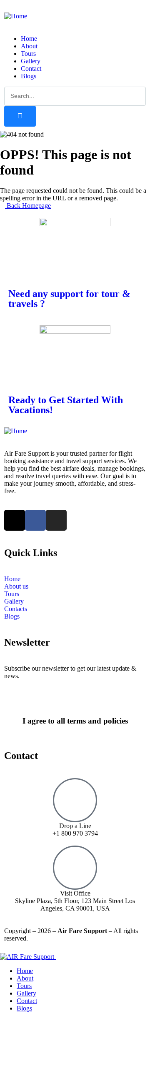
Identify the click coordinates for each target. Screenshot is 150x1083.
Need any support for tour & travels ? (69, 298)
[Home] (15, 16)
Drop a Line (75, 825)
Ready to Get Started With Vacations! (65, 404)
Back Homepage (28, 205)
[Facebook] (35, 520)
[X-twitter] (14, 520)
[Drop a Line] (75, 800)
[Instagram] (56, 520)
